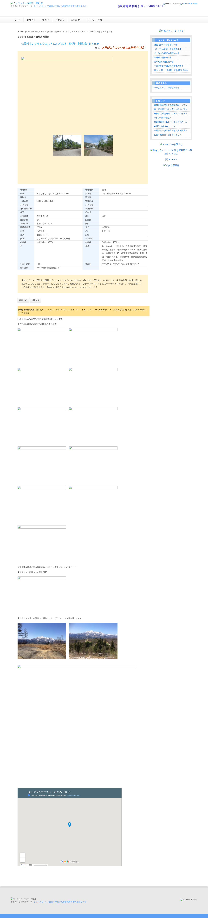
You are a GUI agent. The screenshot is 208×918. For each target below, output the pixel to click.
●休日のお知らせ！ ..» (164, 126)
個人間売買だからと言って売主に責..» (170, 109)
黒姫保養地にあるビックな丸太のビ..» (170, 122)
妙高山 (116, 310)
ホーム (17, 20)
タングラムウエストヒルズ (78, 310)
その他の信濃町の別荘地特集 (166, 53)
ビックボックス (94, 20)
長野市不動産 (139, 310)
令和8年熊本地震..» (162, 118)
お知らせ (31, 20)
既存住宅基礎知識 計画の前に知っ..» (170, 113)
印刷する (23, 300)
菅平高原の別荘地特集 (164, 62)
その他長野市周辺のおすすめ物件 (168, 66)
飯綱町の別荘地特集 (163, 57)
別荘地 (38, 310)
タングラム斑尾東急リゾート (101, 310)
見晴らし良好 (61, 310)
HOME (20, 31)
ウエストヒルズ (48, 310)
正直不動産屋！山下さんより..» (168, 135)
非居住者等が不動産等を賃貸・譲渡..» (170, 130)
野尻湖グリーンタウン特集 (165, 45)
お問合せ (60, 20)
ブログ (45, 20)
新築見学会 (161, 83)
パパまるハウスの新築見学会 (166, 88)
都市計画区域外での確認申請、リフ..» (170, 105)
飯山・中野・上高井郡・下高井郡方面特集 (171, 70)
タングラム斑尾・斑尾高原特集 (167, 49)
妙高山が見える (126, 310)
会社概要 (75, 20)
